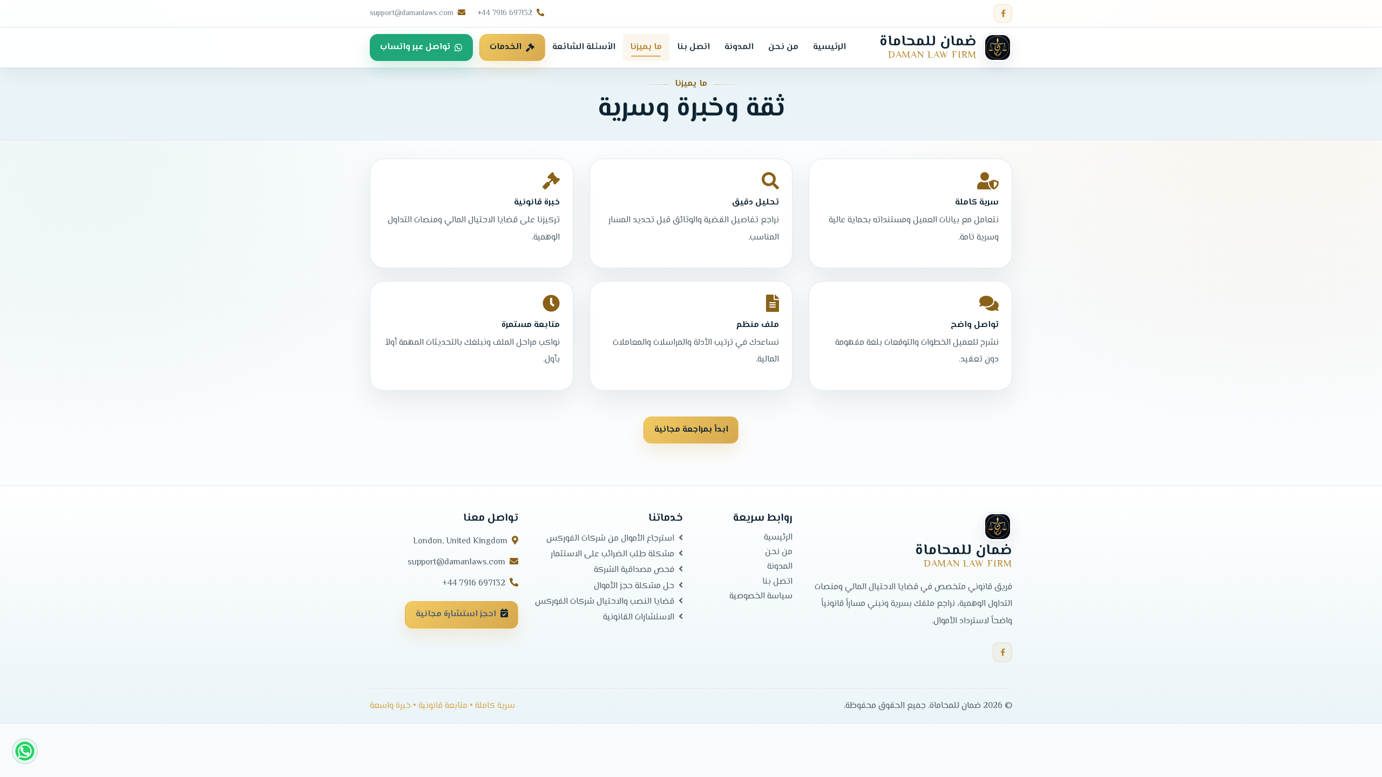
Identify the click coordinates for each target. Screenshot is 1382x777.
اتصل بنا (777, 582)
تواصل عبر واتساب (415, 47)
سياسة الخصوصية (760, 597)
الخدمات (505, 47)
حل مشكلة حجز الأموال (634, 586)
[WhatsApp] (25, 751)
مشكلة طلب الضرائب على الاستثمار (612, 554)
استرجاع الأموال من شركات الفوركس (610, 538)
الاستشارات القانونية (638, 617)
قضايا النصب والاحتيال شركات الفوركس (604, 601)
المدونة (779, 567)
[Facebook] (1003, 13)
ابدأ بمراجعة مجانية (691, 430)
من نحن (778, 553)
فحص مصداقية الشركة (634, 570)
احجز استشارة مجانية (456, 615)
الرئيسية (778, 538)
